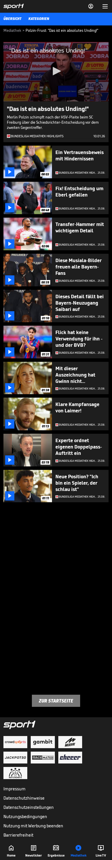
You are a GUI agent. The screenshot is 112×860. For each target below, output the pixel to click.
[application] (56, 71)
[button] (56, 71)
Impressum (14, 789)
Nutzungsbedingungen (25, 816)
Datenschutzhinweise (24, 798)
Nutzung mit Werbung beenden (33, 826)
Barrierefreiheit (18, 835)
